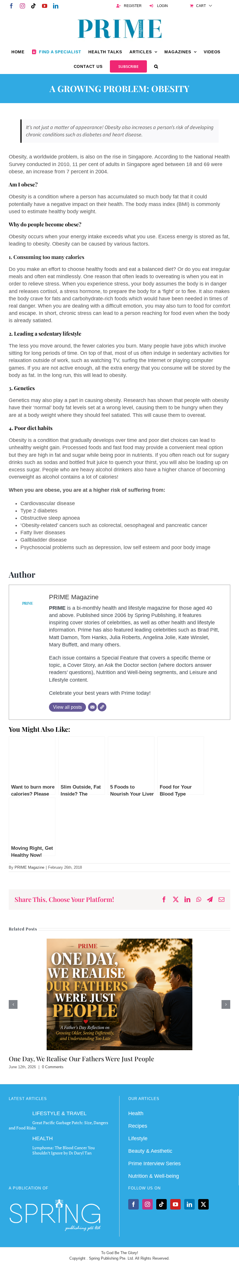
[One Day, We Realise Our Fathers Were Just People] (119, 941)
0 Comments (53, 1067)
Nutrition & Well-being (153, 1176)
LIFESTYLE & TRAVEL (59, 1113)
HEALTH (42, 1138)
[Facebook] (133, 1204)
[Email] (92, 707)
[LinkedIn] (189, 1204)
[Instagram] (147, 1204)
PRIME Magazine (74, 597)
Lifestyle (137, 1138)
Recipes (137, 1126)
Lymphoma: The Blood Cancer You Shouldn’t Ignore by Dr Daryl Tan (63, 1150)
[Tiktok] (161, 1204)
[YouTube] (175, 1204)
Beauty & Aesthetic (150, 1151)
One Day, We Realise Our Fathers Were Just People (81, 1058)
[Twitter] (203, 1204)
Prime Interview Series (154, 1163)
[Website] (102, 707)
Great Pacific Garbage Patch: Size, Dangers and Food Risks (58, 1125)
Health (135, 1113)
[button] (156, 66)
